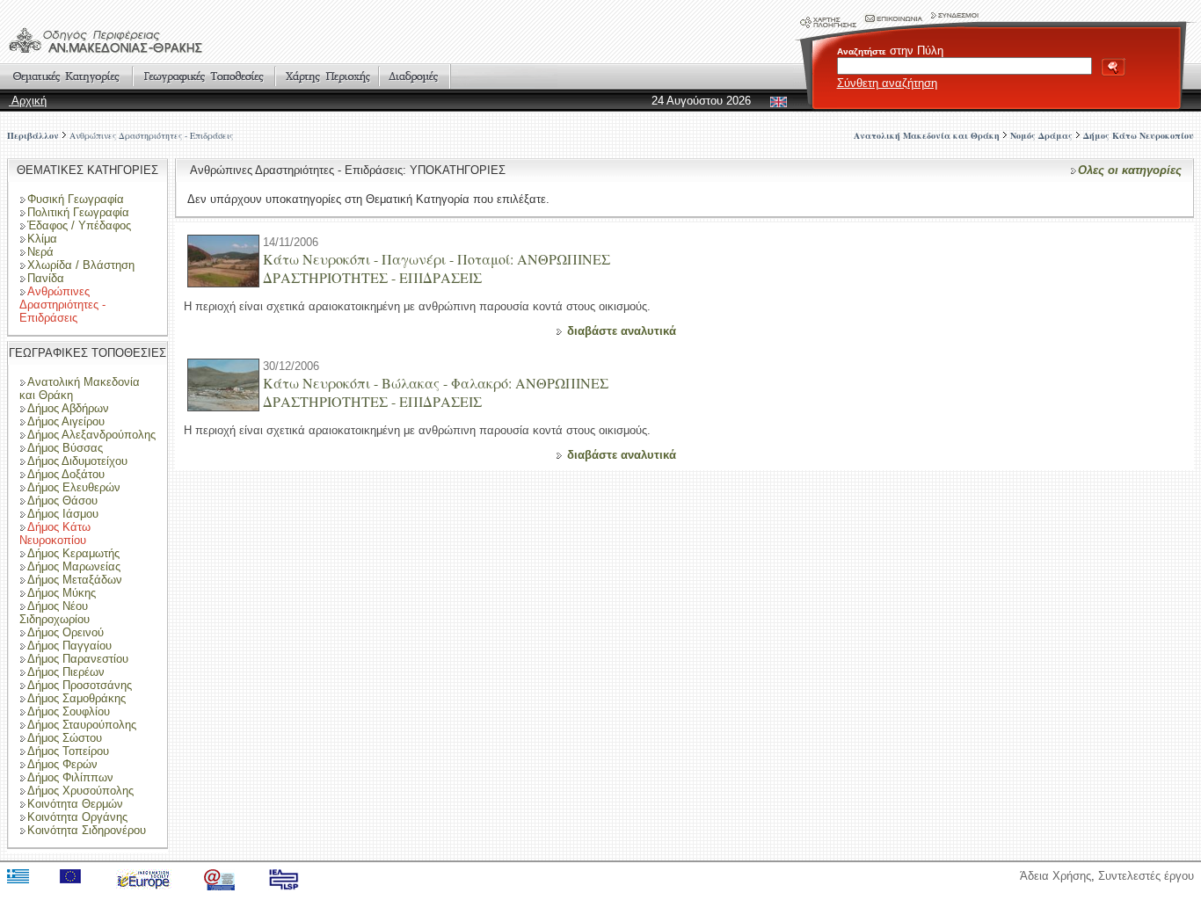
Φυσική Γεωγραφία (75, 199)
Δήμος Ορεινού (65, 632)
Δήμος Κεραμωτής (73, 553)
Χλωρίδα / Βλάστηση (81, 265)
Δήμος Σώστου (64, 737)
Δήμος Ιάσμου (62, 513)
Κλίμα (42, 238)
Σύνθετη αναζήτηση (887, 83)
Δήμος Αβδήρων (68, 408)
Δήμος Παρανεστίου (77, 658)
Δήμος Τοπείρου (68, 751)
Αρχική (28, 100)
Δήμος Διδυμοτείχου (77, 461)
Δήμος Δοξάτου (66, 474)
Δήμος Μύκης (61, 592)
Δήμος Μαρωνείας (73, 566)
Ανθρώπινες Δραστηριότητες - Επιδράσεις (151, 135)
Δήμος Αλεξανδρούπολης (91, 434)
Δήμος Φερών (62, 764)
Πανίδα (45, 278)
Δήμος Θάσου (62, 500)
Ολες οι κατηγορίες (1130, 170)
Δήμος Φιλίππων (70, 777)
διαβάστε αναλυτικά (621, 331)
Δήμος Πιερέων (66, 672)
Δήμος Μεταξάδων (74, 579)
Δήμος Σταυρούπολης (81, 724)
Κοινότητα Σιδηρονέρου (86, 830)
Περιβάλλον (33, 135)
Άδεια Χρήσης (1055, 875)
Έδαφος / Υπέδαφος (79, 225)
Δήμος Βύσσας (65, 447)
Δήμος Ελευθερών (73, 487)
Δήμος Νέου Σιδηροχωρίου (54, 612)
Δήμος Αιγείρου (66, 421)
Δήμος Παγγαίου (69, 645)
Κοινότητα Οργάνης (77, 817)
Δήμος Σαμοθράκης (76, 698)
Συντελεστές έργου (1146, 875)
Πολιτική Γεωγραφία (78, 212)
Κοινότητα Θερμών (75, 803)
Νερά (40, 251)
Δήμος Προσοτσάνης (79, 685)
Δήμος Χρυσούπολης (80, 790)
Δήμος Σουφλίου (68, 711)
